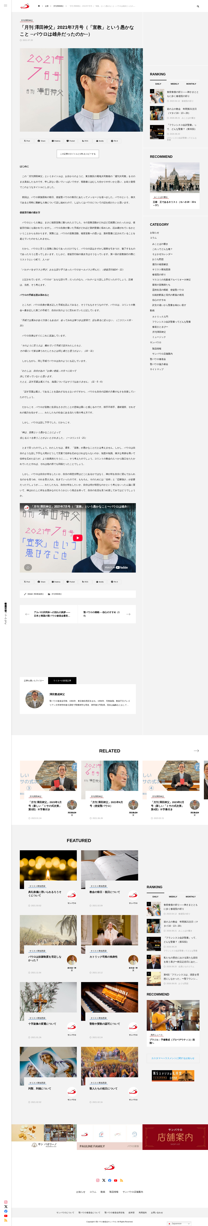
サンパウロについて (65, 1212)
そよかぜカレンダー (162, 254)
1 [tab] (172, 190)
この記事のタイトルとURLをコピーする (78, 154)
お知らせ (154, 232)
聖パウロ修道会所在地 (114, 1212)
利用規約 (143, 1212)
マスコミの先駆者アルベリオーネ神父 (171, 279)
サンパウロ (155, 342)
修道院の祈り (188, 101)
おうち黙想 (158, 259)
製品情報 (156, 348)
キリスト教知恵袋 (161, 269)
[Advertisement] (78, 650)
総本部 (132, 1212)
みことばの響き (189, 118)
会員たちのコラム (186, 966)
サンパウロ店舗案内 (162, 354)
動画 (152, 310)
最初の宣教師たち (161, 285)
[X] (5, 1206)
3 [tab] (177, 190)
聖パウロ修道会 (158, 359)
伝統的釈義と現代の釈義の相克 (168, 295)
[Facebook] (5, 1211)
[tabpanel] (175, 185)
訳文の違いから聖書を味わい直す (169, 305)
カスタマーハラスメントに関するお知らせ (172, 1058)
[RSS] (5, 1220)
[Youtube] (5, 1215)
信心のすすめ (159, 300)
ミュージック (159, 337)
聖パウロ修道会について (89, 1212)
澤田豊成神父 (39, 594)
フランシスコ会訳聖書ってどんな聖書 (182, 139)
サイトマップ (157, 369)
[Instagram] (5, 1202)
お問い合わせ (157, 1212)
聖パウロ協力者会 (159, 364)
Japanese (176, 1223)
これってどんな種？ (162, 249)
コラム (153, 238)
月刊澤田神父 (57, 594)
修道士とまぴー (160, 327)
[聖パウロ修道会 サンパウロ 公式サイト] (25, 6)
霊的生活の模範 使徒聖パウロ (168, 290)
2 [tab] (175, 190)
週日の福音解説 (160, 264)
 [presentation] (196, 750)
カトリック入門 (160, 316)
